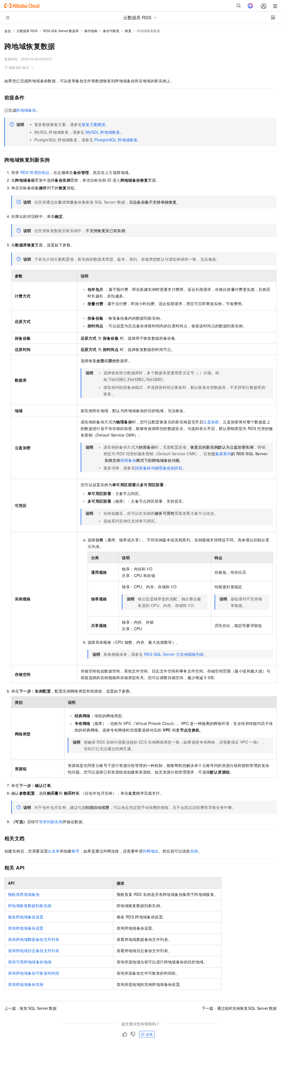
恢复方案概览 (93, 124)
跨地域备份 (26, 110)
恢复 (128, 30)
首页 (7, 31)
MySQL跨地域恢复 (103, 132)
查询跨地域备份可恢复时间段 (33, 973)
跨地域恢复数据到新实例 (29, 905)
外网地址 (151, 851)
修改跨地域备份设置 (26, 916)
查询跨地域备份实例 (26, 984)
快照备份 (128, 460)
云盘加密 (211, 421)
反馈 (149, 1034)
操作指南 (90, 30)
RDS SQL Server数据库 (61, 30)
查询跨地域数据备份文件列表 (33, 939)
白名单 (54, 851)
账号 (76, 851)
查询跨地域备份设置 (26, 928)
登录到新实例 (51, 821)
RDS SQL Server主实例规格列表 (174, 654)
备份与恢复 (111, 30)
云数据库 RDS (27, 30)
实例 (194, 851)
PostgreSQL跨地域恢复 (115, 139)
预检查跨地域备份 (24, 894)
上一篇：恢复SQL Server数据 (30, 1008)
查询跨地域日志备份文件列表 (33, 950)
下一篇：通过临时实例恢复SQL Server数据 (239, 1008)
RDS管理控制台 (34, 172)
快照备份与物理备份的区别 (158, 468)
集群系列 (223, 453)
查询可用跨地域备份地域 (29, 961)
